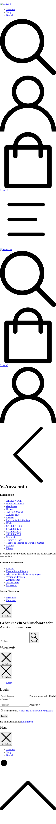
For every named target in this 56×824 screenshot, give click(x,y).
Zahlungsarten (13, 579)
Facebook (11, 600)
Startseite (10, 9)
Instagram (11, 597)
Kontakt (10, 15)
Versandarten (12, 582)
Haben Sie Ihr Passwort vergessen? (36, 710)
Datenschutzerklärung (17, 571)
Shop (8, 12)
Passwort (34, 704)
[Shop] (28, 481)
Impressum (11, 585)
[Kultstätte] (6, 249)
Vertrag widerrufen (15, 577)
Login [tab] (9, 682)
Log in (4, 716)
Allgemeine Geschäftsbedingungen (23, 574)
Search (34, 641)
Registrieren (27, 721)
